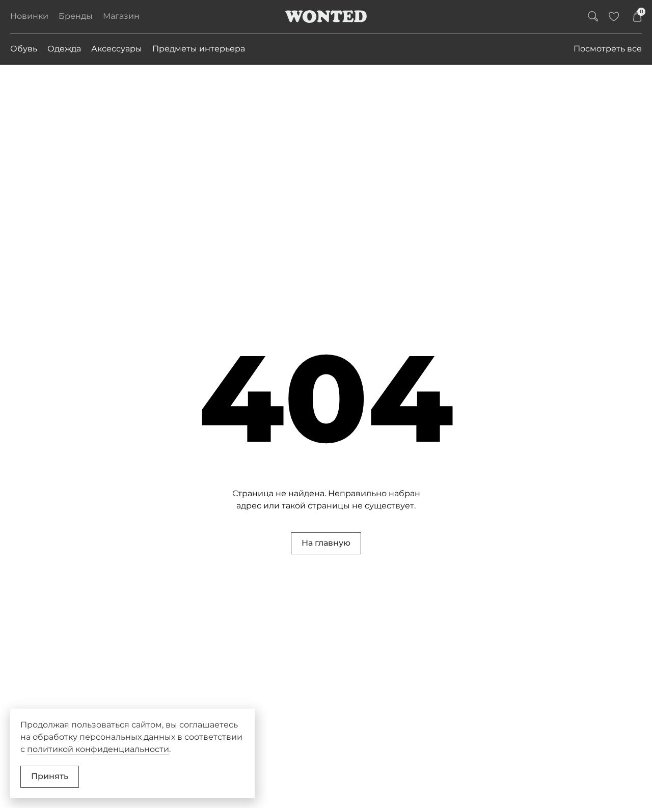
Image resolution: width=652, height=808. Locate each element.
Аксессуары (116, 48)
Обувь (23, 48)
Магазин (121, 16)
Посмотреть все (608, 48)
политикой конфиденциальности (98, 749)
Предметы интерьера (198, 48)
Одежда (64, 48)
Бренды (76, 16)
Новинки (29, 16)
